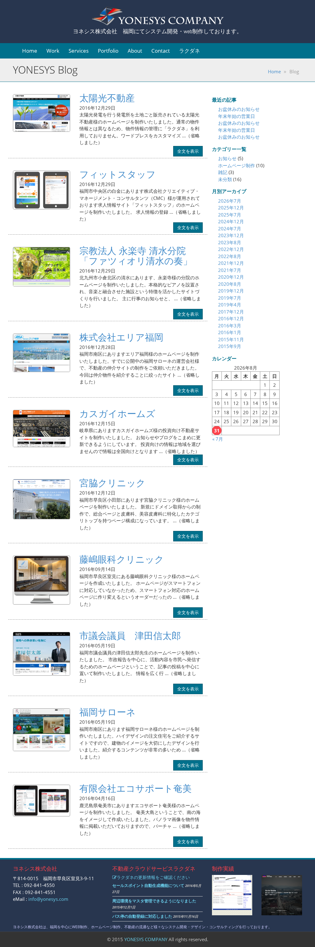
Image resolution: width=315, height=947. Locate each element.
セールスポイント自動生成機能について (148, 885)
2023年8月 (229, 242)
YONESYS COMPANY (145, 939)
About (135, 50)
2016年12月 (231, 318)
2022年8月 (229, 256)
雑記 (222, 172)
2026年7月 (229, 201)
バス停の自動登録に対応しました (142, 916)
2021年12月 (231, 263)
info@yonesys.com (48, 899)
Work (52, 50)
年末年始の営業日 (236, 116)
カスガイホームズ (117, 413)
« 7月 (217, 439)
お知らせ (227, 158)
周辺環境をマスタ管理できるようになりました (154, 901)
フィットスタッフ (117, 174)
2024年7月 (229, 228)
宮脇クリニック (112, 482)
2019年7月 (229, 298)
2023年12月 (231, 235)
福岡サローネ (107, 712)
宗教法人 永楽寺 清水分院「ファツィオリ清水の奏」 (135, 255)
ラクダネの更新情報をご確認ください (153, 877)
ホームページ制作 (236, 165)
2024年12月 (231, 221)
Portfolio (108, 50)
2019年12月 (231, 291)
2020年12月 (231, 277)
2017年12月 (231, 312)
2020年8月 (229, 284)
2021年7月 (229, 270)
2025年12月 (231, 207)
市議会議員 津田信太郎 (130, 635)
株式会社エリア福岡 (121, 337)
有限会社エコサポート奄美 (135, 788)
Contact (160, 50)
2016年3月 (229, 325)
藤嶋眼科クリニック (121, 559)
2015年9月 (229, 346)
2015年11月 (231, 339)
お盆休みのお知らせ (239, 109)
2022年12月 (231, 249)
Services (79, 50)
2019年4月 (229, 305)
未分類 (225, 179)
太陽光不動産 (107, 97)
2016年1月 (229, 332)
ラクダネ (189, 50)
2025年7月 (229, 215)
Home (29, 50)
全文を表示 (188, 151)
